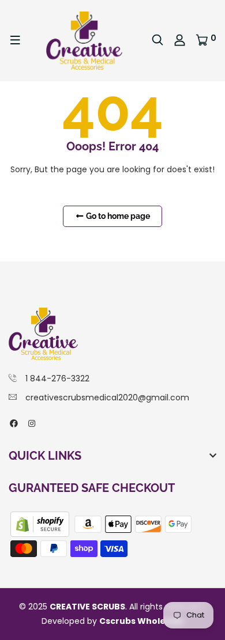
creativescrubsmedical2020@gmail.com (107, 397)
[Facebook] (14, 423)
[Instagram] (31, 423)
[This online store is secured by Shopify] (41, 523)
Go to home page (117, 216)
